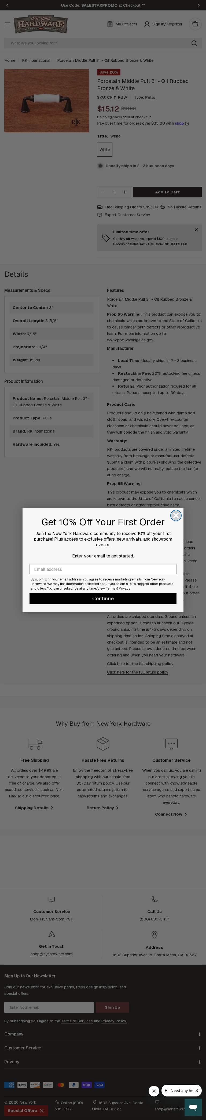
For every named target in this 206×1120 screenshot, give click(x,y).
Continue (103, 598)
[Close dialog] (176, 515)
